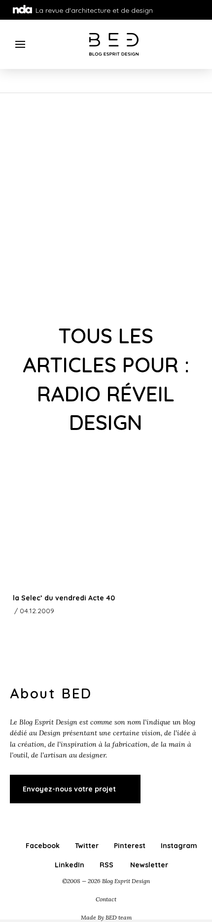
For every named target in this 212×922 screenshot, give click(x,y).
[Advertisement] (106, 204)
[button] (20, 44)
